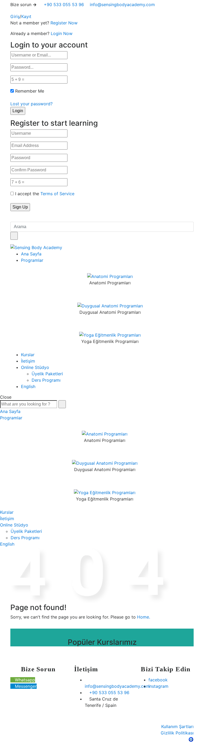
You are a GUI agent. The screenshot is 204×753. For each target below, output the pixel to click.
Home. (143, 617)
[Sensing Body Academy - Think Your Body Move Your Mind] (36, 247)
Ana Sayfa (31, 253)
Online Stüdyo (35, 367)
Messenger (25, 686)
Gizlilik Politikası (177, 732)
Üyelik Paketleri (47, 373)
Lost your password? (31, 103)
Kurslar (28, 354)
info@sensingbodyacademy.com (122, 4)
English (28, 386)
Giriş (15, 16)
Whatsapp (24, 679)
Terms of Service (57, 193)
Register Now (64, 22)
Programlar (32, 260)
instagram (158, 686)
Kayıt (26, 16)
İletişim (28, 361)
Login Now (62, 33)
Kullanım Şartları (177, 726)
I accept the (44, 193)
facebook (158, 679)
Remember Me (29, 91)
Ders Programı (46, 380)
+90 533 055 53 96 (63, 4)
